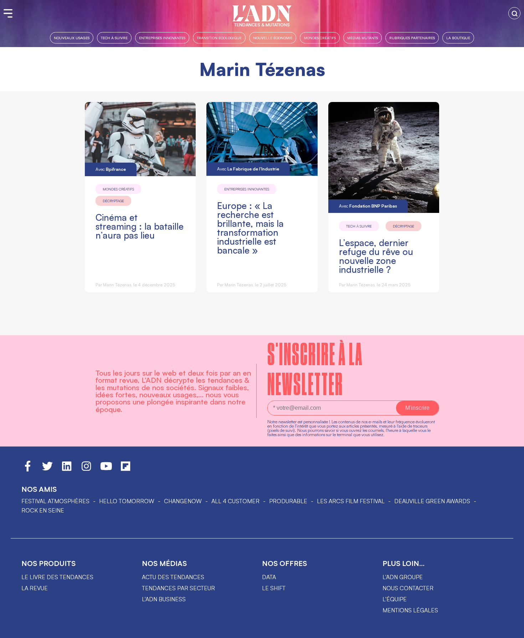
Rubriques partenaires (412, 37)
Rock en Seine (42, 510)
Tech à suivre (114, 37)
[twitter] (47, 469)
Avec (111, 169)
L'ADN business (164, 599)
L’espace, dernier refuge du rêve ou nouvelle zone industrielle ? (376, 256)
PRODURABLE (288, 501)
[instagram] (86, 469)
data (269, 577)
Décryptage (113, 201)
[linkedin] (66, 469)
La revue (34, 588)
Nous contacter (407, 588)
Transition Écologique (219, 37)
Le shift (274, 588)
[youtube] (106, 469)
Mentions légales (410, 610)
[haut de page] (511, 629)
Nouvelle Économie (272, 37)
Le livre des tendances (57, 577)
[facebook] (27, 469)
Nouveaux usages (71, 37)
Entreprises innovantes (162, 37)
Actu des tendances (173, 577)
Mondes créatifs (320, 37)
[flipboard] (125, 469)
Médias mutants (362, 37)
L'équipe (394, 599)
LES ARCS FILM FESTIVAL (351, 501)
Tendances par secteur (178, 588)
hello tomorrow (126, 501)
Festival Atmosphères (55, 501)
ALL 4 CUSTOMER (235, 501)
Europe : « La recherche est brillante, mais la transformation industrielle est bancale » (250, 228)
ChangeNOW (183, 501)
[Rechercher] (514, 13)
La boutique (458, 37)
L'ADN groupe (402, 577)
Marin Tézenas (117, 284)
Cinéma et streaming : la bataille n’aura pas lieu (140, 226)
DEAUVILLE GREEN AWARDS (432, 501)
